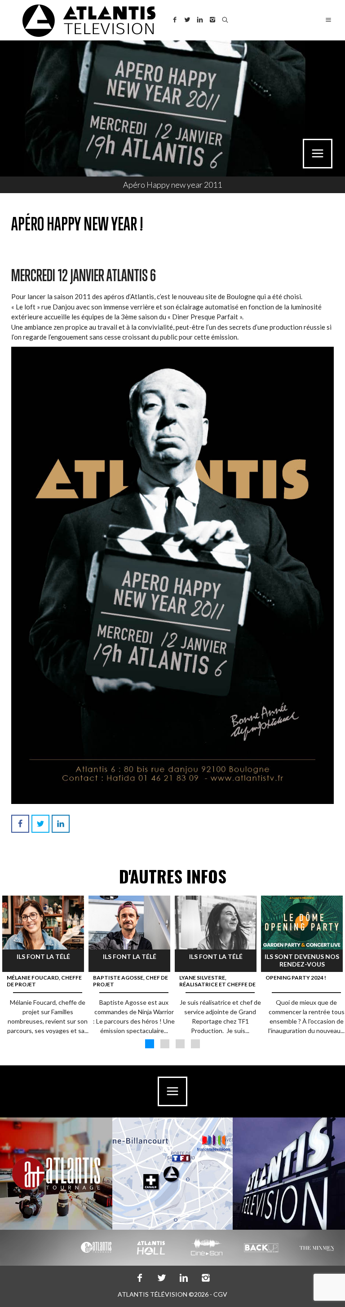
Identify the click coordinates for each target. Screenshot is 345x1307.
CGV (220, 1294)
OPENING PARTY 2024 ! (295, 977)
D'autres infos (172, 876)
